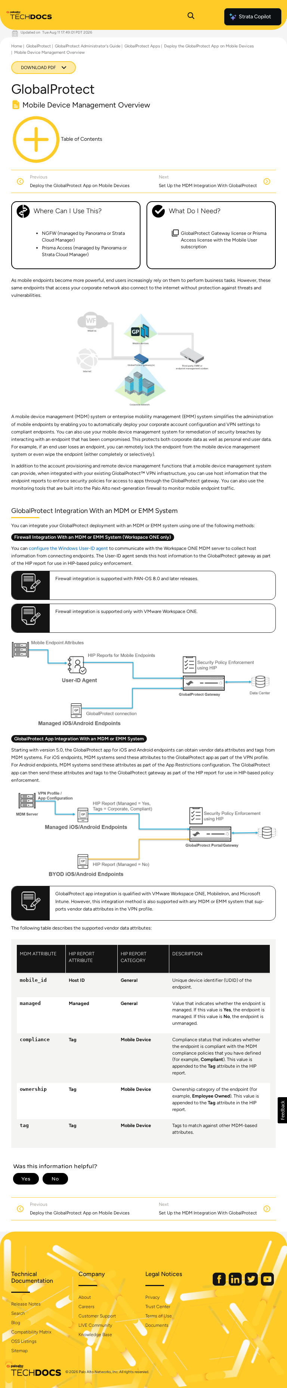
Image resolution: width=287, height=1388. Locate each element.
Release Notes (26, 1304)
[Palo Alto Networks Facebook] (220, 1284)
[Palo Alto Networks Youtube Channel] (267, 1284)
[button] (282, 1110)
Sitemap (19, 1350)
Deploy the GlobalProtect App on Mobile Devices (209, 46)
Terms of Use (158, 1316)
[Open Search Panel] (191, 16)
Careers (86, 1306)
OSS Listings (24, 1341)
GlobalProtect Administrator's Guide (87, 46)
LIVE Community (95, 1325)
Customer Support (97, 1316)
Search (18, 1313)
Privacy (152, 1297)
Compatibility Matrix (31, 1332)
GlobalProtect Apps (142, 46)
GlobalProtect (38, 46)
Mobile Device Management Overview (49, 52)
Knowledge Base (95, 1334)
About (84, 1297)
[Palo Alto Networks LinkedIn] (236, 1284)
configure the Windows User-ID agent (68, 548)
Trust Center (157, 1306)
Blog (15, 1322)
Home (16, 46)
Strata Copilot (255, 16)
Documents (157, 1325)
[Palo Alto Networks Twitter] (252, 1284)
